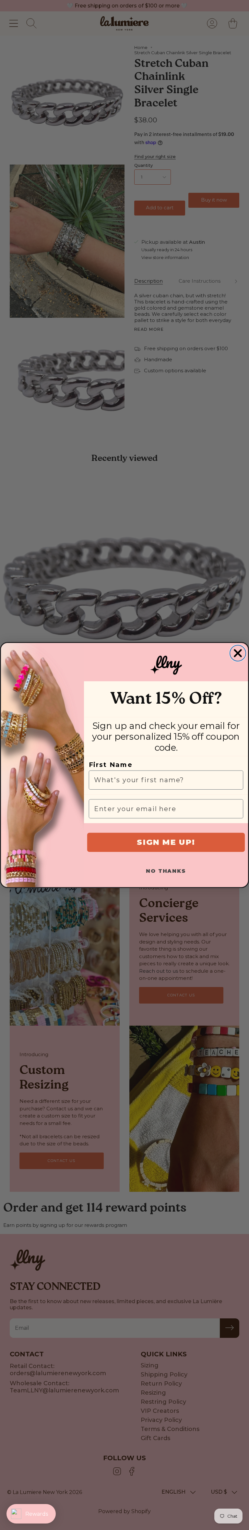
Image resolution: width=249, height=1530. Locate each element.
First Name (111, 765)
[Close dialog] (238, 653)
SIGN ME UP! (166, 842)
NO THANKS (166, 871)
